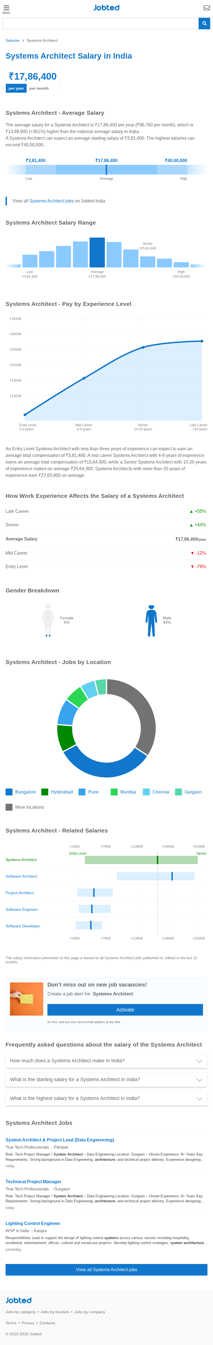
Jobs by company (89, 1312)
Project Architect (20, 893)
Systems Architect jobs (51, 201)
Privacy (28, 1323)
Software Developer (23, 926)
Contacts (47, 1323)
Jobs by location (55, 1312)
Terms (11, 1323)
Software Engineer (22, 909)
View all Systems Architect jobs (106, 1269)
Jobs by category (21, 1312)
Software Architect (21, 876)
